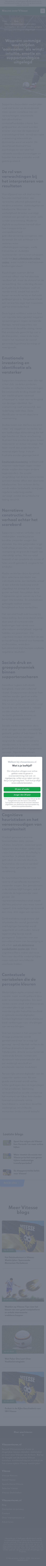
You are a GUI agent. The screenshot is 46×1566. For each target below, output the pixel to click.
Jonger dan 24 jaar (22, 795)
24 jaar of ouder (22, 789)
